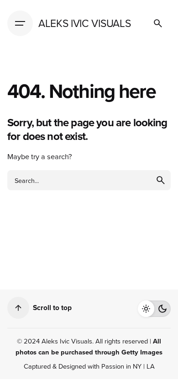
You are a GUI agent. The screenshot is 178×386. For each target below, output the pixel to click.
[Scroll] (18, 308)
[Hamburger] (20, 23)
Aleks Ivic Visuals (67, 341)
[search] (161, 180)
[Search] (158, 23)
